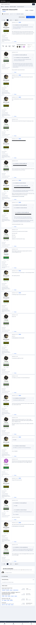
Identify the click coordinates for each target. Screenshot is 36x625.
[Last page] (13, 20)
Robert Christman (6, 27)
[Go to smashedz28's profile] (24, 47)
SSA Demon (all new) (5, 598)
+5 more (12, 604)
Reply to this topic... (9, 572)
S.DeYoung (6, 57)
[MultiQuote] (12, 41)
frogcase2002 (6, 254)
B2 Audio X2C (4, 602)
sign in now (22, 569)
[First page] (2, 20)
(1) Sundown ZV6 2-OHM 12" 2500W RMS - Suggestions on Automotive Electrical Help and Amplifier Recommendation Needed (11, 593)
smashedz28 (6, 464)
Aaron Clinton (28, 593)
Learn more (1, 1)
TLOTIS (27, 588)
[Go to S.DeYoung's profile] (19, 47)
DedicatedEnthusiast (5, 603)
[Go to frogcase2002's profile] (6, 251)
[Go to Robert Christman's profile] (2, 13)
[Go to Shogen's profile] (22, 47)
